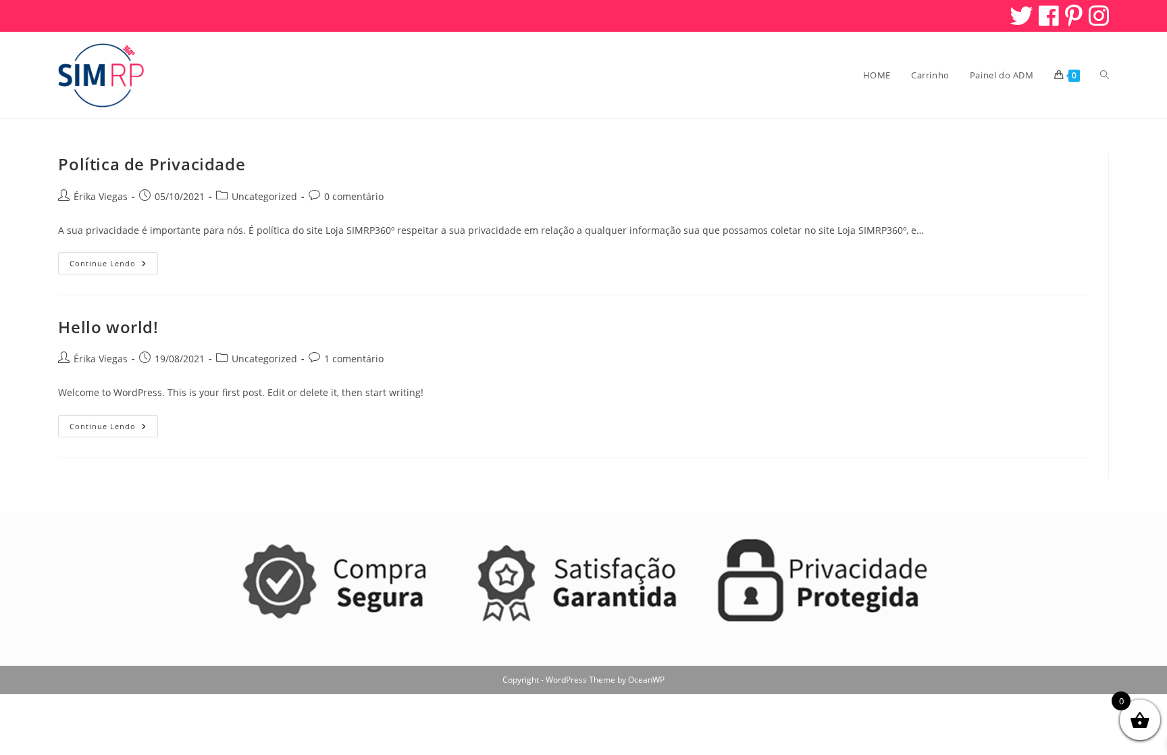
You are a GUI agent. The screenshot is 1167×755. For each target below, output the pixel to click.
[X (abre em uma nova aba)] (1020, 15)
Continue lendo (114, 265)
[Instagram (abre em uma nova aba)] (1097, 15)
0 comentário (354, 196)
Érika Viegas (101, 196)
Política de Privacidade (151, 164)
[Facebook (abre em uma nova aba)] (1048, 15)
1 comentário (354, 358)
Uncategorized (264, 196)
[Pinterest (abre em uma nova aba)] (1073, 15)
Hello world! (108, 327)
